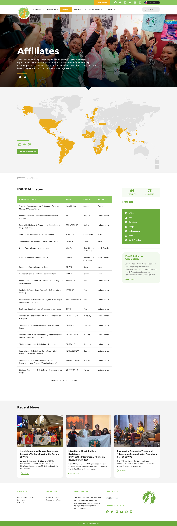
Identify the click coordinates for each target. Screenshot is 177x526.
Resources (78, 9)
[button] (18, 444)
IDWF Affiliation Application (134, 258)
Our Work (51, 9)
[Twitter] (120, 2)
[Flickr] (125, 2)
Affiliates (66, 9)
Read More (129, 279)
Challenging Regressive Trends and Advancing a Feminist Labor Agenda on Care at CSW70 (137, 454)
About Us (37, 9)
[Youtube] (130, 2)
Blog (110, 9)
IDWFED (21, 178)
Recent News (28, 407)
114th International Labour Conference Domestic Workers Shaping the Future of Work (39, 454)
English (152, 2)
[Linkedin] (140, 2)
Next (76, 380)
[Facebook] (115, 2)
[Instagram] (135, 2)
